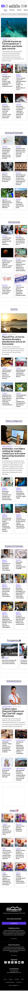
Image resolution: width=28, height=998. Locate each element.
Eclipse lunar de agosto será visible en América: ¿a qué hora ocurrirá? (7, 264)
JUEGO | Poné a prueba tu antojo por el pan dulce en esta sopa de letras (20, 854)
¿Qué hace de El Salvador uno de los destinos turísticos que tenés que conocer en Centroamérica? (7, 400)
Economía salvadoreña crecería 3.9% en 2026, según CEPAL (21, 495)
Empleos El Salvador (23, 14)
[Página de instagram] (12, 963)
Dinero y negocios (18, 75)
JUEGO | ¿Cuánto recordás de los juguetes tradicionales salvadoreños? (20, 879)
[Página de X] (9, 963)
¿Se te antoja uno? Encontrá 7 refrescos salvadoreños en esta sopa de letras (7, 854)
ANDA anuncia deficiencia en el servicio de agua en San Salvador (7, 204)
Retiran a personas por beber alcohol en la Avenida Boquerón (6, 178)
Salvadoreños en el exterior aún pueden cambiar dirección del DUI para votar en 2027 (6, 153)
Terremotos (4, 14)
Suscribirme (14, 923)
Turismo (19, 10)
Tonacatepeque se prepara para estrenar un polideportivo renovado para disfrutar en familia (21, 400)
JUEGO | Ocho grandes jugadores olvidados (20, 828)
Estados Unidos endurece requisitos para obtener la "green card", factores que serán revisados (21, 265)
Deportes (18, 824)
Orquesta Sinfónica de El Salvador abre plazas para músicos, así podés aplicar (20, 620)
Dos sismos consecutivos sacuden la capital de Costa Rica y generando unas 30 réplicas (20, 111)
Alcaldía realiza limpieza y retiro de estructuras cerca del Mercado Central (21, 152)
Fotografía (5, 657)
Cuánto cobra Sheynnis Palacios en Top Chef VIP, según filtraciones (13, 712)
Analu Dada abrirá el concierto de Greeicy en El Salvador (6, 773)
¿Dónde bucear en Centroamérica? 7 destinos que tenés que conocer (12, 45)
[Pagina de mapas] (22, 6)
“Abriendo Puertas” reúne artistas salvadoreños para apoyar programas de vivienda (6, 747)
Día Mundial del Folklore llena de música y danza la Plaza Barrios (20, 373)
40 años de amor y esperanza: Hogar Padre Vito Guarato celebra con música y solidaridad (20, 747)
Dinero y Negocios (14, 985)
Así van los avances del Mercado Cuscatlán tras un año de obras (9, 661)
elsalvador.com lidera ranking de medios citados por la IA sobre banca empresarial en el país (13, 453)
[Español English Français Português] (25, 6)
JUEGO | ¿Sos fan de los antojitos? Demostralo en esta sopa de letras (7, 830)
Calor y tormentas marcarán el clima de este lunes (20, 204)
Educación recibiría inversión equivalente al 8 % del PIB (21, 565)
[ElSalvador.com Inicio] (14, 6)
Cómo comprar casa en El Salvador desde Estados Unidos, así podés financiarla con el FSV (21, 83)
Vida (4, 848)
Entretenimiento (7, 706)
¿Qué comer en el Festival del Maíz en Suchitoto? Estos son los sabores (6, 374)
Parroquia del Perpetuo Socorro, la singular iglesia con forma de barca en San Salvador (20, 775)
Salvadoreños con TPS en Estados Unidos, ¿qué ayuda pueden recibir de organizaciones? (7, 81)
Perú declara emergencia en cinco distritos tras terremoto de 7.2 (20, 241)
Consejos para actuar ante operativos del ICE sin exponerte (6, 241)
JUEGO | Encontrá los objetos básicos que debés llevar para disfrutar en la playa (6, 879)
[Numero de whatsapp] (15, 963)
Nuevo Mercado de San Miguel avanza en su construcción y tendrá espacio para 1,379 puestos (21, 179)
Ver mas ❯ (14, 938)
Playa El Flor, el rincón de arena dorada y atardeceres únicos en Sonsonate (14, 340)
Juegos (14, 14)
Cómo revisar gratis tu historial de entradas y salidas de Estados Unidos (21, 291)
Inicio (5, 10)
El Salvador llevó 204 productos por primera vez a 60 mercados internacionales (7, 495)
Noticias (11, 10)
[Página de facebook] (5, 963)
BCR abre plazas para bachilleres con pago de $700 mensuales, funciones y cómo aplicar (20, 593)
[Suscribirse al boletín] (3, 6)
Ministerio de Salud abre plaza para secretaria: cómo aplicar (6, 567)
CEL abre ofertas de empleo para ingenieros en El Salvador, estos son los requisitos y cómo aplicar (7, 621)
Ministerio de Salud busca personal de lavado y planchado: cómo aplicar (6, 592)
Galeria (18, 873)
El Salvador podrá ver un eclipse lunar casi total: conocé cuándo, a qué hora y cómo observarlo (6, 111)
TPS (9, 14)
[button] (25, 657)
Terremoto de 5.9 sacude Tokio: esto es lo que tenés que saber (6, 290)
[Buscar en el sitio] (6, 6)
